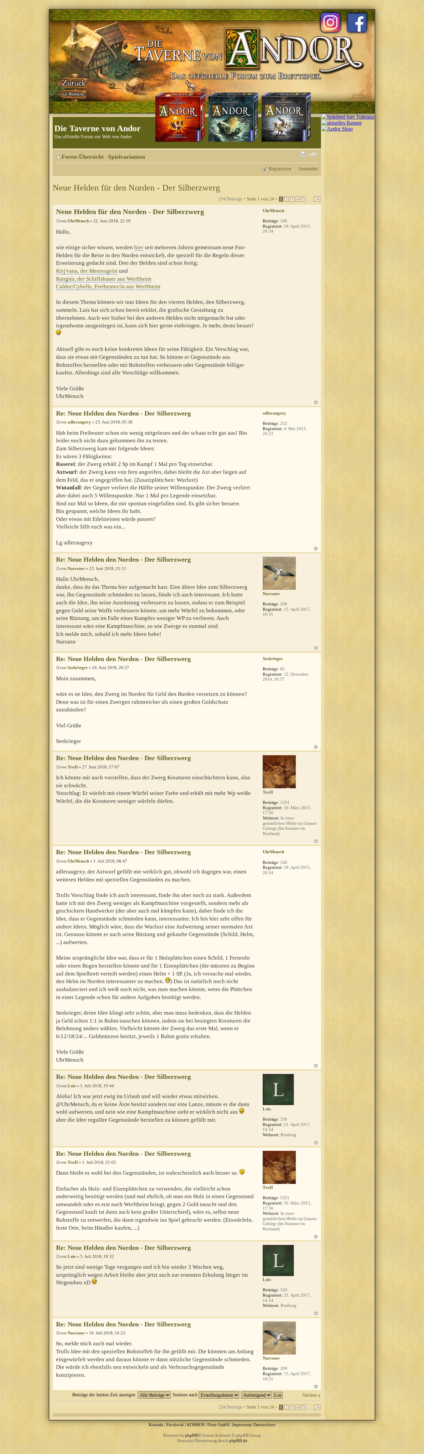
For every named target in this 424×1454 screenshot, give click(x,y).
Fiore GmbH (218, 1424)
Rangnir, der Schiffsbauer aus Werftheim (103, 279)
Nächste (309, 1395)
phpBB (191, 1435)
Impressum (241, 1424)
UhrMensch (78, 220)
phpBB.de (238, 1440)
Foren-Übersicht (83, 156)
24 (317, 199)
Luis (72, 1085)
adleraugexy (79, 421)
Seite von (260, 198)
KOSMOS (195, 1424)
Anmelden (308, 168)
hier (138, 247)
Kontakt (156, 1424)
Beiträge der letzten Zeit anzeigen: (105, 1394)
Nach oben (316, 402)
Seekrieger (78, 667)
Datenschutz (264, 1424)
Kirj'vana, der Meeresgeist (87, 271)
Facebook (175, 1424)
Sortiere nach (186, 1394)
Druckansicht (302, 154)
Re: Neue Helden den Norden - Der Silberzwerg (123, 413)
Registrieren (280, 168)
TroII (73, 766)
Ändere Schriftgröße (313, 154)
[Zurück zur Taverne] (72, 87)
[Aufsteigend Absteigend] (262, 1394)
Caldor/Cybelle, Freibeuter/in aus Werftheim (108, 286)
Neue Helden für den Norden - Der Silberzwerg (136, 188)
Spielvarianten (126, 156)
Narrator (76, 568)
